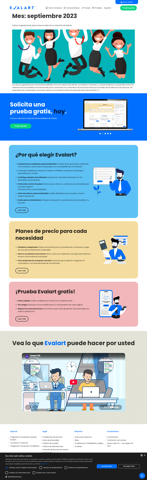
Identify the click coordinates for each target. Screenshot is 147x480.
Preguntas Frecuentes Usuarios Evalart (23, 438)
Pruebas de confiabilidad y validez (89, 443)
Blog (77, 440)
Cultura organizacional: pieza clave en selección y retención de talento (42, 25)
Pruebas (98, 8)
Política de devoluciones (53, 446)
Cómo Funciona (55, 8)
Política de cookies (50, 443)
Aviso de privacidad (51, 440)
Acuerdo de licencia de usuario (55, 449)
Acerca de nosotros (83, 437)
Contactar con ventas (116, 440)
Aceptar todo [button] (106, 466)
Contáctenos (112, 437)
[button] (100, 133)
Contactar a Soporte (19, 443)
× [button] (144, 455)
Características (73, 8)
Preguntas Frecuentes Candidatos (24, 446)
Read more (45, 464)
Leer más (22, 210)
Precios (87, 8)
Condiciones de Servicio (52, 437)
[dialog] (73, 466)
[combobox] (142, 455)
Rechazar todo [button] (129, 466)
